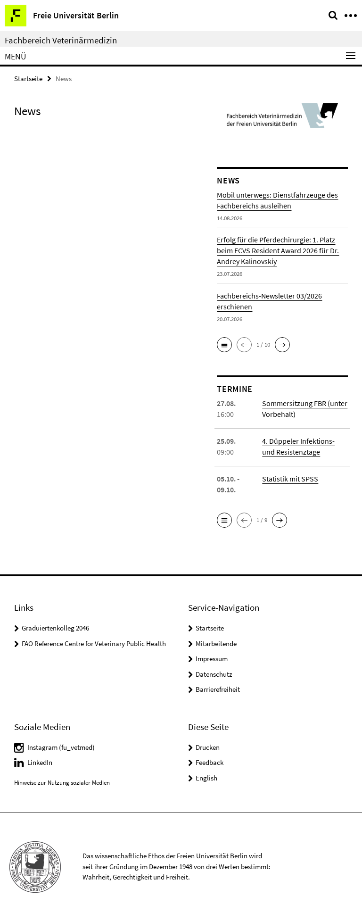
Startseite (28, 78)
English (206, 777)
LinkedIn (39, 762)
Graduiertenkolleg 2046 (55, 627)
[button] (224, 344)
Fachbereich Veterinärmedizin (61, 40)
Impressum (212, 658)
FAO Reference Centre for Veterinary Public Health (94, 643)
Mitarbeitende (216, 643)
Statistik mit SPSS (290, 478)
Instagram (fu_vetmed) (61, 747)
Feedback (209, 762)
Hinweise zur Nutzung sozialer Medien (62, 783)
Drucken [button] (208, 747)
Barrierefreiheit (218, 689)
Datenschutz (214, 674)
